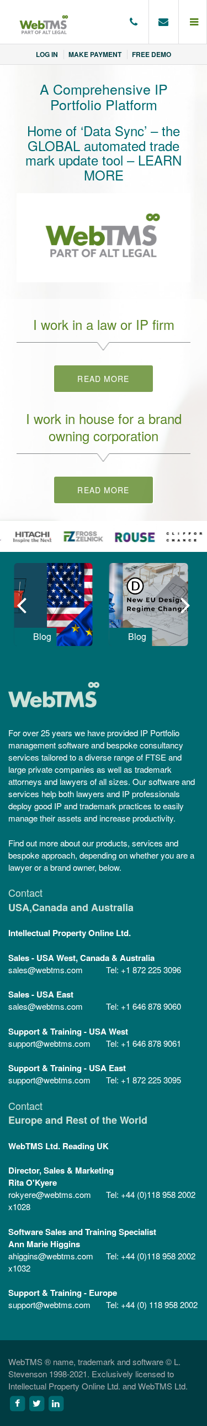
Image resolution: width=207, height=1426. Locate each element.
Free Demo (151, 54)
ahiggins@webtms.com (50, 1256)
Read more (103, 378)
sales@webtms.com (45, 969)
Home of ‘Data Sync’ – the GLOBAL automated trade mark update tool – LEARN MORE (103, 152)
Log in (47, 54)
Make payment (94, 54)
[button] (193, 22)
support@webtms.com (49, 1043)
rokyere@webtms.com (49, 1194)
